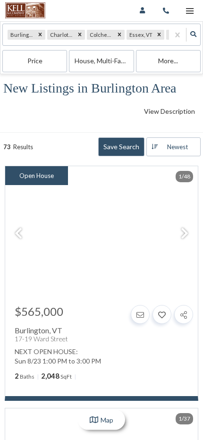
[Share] (183, 314)
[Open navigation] (189, 11)
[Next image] (184, 233)
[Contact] (140, 314)
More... (168, 61)
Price (34, 61)
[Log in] (142, 10)
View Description (169, 111)
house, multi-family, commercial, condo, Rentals (104, 61)
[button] (40, 35)
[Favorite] (161, 314)
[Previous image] (18, 233)
